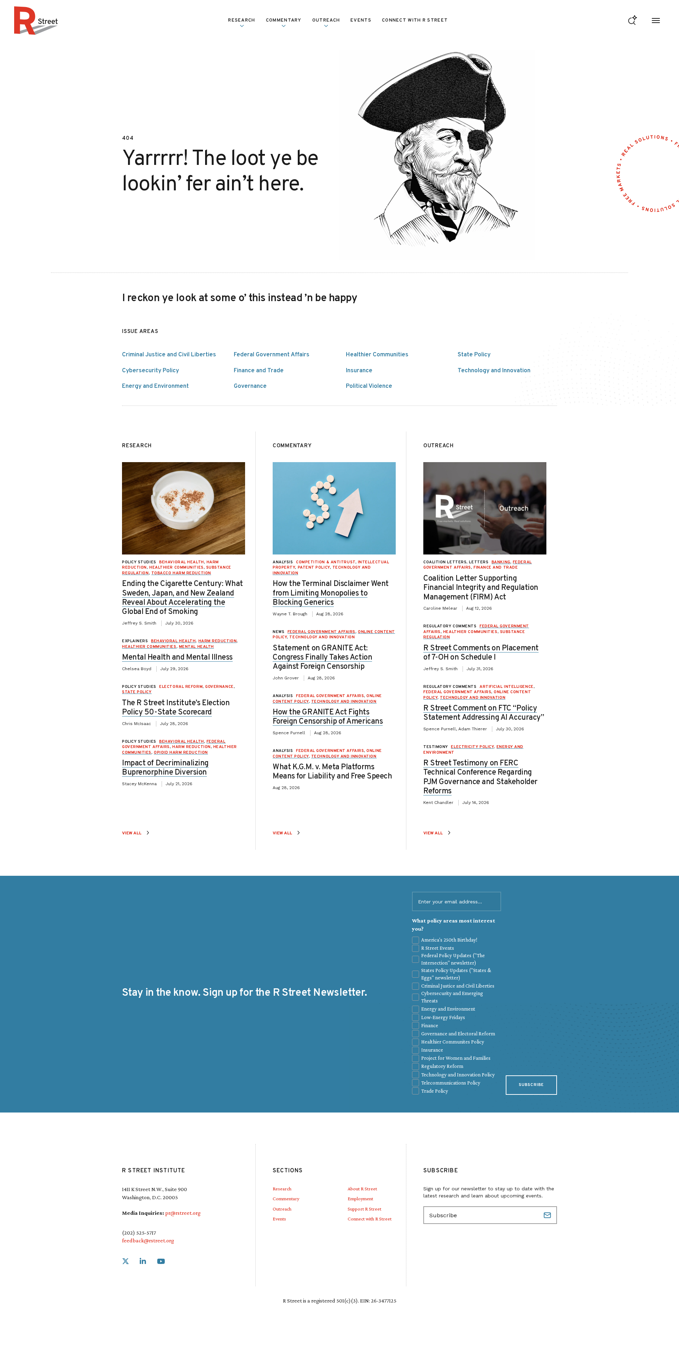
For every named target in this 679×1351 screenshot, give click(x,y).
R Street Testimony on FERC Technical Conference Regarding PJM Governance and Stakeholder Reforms (480, 777)
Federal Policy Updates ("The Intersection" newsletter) (453, 959)
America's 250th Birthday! (449, 940)
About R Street (362, 1188)
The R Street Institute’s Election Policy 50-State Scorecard (176, 708)
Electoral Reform (181, 686)
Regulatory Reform (442, 1066)
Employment (360, 1198)
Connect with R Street (415, 20)
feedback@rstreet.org (148, 1240)
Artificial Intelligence (507, 686)
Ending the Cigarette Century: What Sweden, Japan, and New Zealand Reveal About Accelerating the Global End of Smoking (182, 598)
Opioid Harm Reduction (181, 752)
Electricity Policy (472, 747)
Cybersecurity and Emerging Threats (452, 997)
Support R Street (364, 1209)
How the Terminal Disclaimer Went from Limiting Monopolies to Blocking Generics (331, 593)
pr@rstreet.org (183, 1213)
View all (131, 833)
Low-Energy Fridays (443, 1017)
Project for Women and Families (456, 1058)
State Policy (474, 355)
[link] (125, 1262)
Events (360, 20)
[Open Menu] (656, 21)
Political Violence (369, 386)
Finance (429, 1025)
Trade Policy (434, 1091)
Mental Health (196, 646)
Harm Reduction (217, 641)
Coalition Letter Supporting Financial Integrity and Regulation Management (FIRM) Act (480, 588)
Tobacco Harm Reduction (181, 573)
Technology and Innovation (494, 371)
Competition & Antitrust (325, 562)
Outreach (326, 20)
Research (282, 1188)
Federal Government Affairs (271, 355)
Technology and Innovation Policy (458, 1074)
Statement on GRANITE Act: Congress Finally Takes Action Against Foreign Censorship (322, 658)
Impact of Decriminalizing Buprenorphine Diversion (165, 768)
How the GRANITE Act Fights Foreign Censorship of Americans (328, 717)
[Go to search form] (632, 21)
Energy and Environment (155, 386)
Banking (501, 562)
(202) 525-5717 (139, 1233)
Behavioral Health (181, 562)
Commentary (286, 1198)
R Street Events (437, 948)
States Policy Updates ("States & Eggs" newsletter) (456, 974)
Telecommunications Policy (450, 1083)
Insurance (359, 371)
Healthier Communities (377, 355)
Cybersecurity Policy (150, 371)
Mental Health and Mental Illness (177, 657)
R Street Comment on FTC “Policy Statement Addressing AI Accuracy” (483, 713)
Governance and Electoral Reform (458, 1033)
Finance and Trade (259, 371)
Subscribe (531, 1084)
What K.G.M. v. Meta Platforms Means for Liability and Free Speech (332, 772)
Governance (250, 386)
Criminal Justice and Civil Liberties (169, 355)
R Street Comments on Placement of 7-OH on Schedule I (481, 653)
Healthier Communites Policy (452, 1042)
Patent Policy (314, 567)
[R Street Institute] (36, 20)
